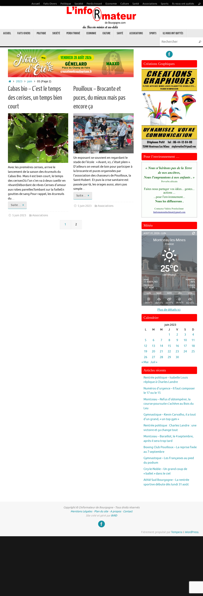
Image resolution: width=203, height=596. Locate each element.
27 (153, 357)
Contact (127, 511)
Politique (65, 3)
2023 (19, 81)
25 (193, 351)
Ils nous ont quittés (183, 3)
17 (185, 346)
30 (177, 357)
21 (161, 351)
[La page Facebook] (169, 54)
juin (29, 81)
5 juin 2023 (19, 215)
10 (185, 340)
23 (177, 351)
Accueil (36, 3)
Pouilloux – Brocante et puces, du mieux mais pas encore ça (99, 97)
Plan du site (101, 511)
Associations (150, 3)
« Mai (145, 362)
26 (145, 357)
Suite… (16, 205)
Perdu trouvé (94, 3)
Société (79, 3)
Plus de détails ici (168, 310)
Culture (124, 3)
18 (193, 346)
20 (153, 351)
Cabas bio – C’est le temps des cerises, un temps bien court (35, 97)
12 (145, 346)
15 (169, 346)
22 (169, 351)
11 (193, 340)
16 (177, 346)
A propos (115, 511)
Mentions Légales (81, 511)
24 (185, 351)
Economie (111, 3)
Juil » (153, 362)
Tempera (176, 532)
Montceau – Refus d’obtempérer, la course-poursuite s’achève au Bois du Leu (169, 404)
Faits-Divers (50, 3)
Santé (135, 3)
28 (161, 357)
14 (161, 346)
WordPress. (192, 532)
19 (145, 351)
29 (169, 357)
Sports (165, 3)
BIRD (114, 515)
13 (153, 346)
